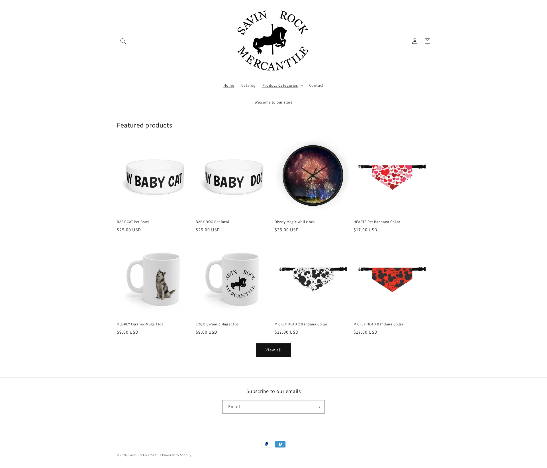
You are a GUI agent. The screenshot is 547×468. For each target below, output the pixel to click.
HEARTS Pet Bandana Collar (377, 222)
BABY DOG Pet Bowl (212, 222)
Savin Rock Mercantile (145, 455)
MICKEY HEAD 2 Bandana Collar (301, 324)
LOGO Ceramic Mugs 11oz (217, 324)
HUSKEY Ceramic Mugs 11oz (140, 324)
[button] (123, 41)
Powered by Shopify (176, 455)
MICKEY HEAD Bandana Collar (378, 324)
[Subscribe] (318, 407)
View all (274, 349)
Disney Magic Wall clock (295, 222)
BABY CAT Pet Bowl (133, 222)
